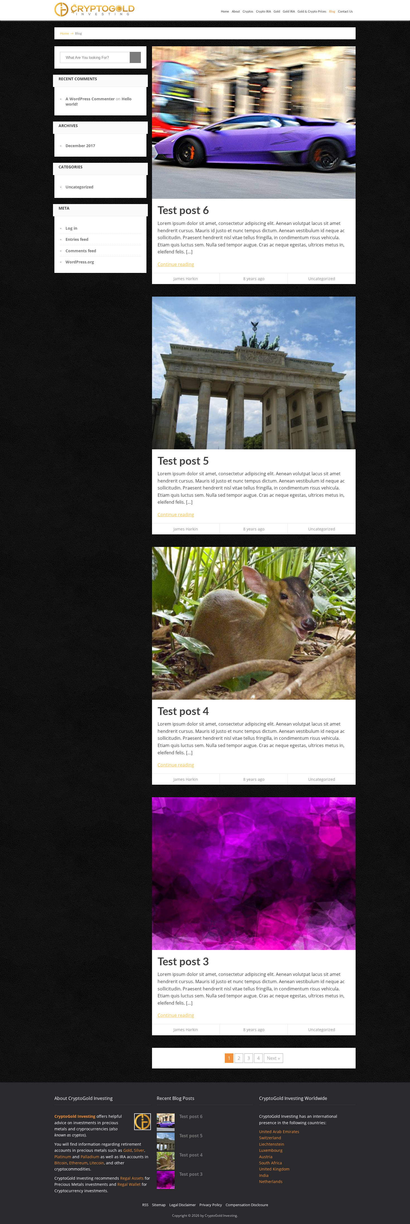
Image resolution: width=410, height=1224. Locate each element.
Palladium (90, 1156)
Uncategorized (79, 187)
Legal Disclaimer (182, 1204)
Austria (265, 1156)
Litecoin (97, 1162)
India (264, 1175)
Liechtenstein (271, 1144)
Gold (277, 11)
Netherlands (271, 1181)
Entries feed (77, 239)
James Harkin (185, 278)
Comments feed (81, 250)
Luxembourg (271, 1150)
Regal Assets (132, 1178)
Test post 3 (183, 962)
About (236, 11)
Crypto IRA (263, 11)
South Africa (270, 1162)
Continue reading (176, 264)
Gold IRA (289, 11)
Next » (273, 1058)
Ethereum (78, 1162)
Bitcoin (60, 1162)
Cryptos (248, 11)
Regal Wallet (129, 1184)
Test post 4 (183, 711)
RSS (145, 1204)
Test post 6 (183, 210)
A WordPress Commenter (90, 98)
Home (225, 11)
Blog (332, 11)
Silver (139, 1150)
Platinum (62, 1156)
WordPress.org (80, 262)
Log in (71, 228)
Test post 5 (183, 461)
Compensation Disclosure (247, 1204)
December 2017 (80, 145)
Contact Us (345, 11)
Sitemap (159, 1204)
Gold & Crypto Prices (312, 11)
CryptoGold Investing (74, 1116)
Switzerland (270, 1137)
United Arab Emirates (279, 1131)
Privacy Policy (210, 1204)
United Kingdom (274, 1169)
